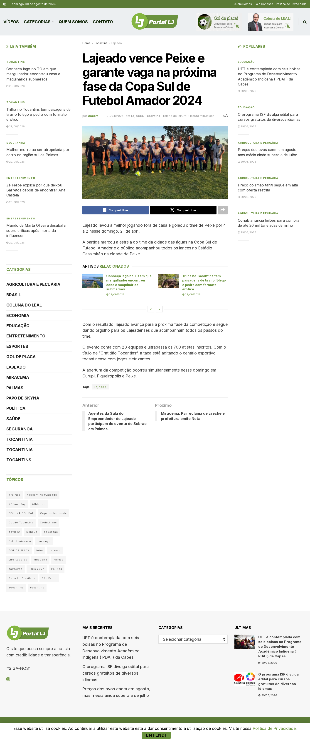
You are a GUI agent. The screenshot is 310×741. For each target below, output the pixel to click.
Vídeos (11, 21)
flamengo (44, 541)
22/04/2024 (115, 116)
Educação (18, 325)
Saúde (13, 418)
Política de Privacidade (291, 4)
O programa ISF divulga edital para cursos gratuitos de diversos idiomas (115, 673)
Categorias (37, 21)
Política (15, 408)
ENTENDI (156, 735)
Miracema (17, 377)
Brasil (13, 294)
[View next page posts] (159, 309)
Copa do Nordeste (53, 513)
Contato (103, 21)
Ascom (93, 116)
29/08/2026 (116, 294)
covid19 (14, 531)
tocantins (37, 587)
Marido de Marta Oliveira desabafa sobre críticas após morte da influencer (36, 230)
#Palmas (14, 494)
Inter (39, 550)
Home (86, 43)
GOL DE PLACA (21, 356)
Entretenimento (20, 178)
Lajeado (116, 43)
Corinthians (48, 522)
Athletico (39, 504)
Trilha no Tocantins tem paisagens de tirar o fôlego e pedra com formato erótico (38, 114)
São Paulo (49, 578)
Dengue (31, 531)
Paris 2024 (37, 568)
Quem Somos (243, 4)
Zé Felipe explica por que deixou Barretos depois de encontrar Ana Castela (35, 190)
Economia (17, 315)
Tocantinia (19, 439)
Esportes (17, 346)
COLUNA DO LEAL (24, 305)
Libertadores (18, 559)
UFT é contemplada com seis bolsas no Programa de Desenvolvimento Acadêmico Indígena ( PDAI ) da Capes (279, 646)
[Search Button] (305, 21)
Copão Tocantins (21, 522)
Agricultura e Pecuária (33, 284)
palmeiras (15, 568)
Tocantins (100, 43)
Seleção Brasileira (22, 578)
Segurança (15, 142)
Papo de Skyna (22, 398)
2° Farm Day (17, 504)
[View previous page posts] (151, 309)
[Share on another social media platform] (223, 210)
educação (51, 531)
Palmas (14, 387)
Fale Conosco (264, 4)
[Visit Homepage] (155, 21)
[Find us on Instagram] (4, 4)
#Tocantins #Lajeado (42, 494)
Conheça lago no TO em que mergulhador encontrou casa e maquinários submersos (33, 74)
